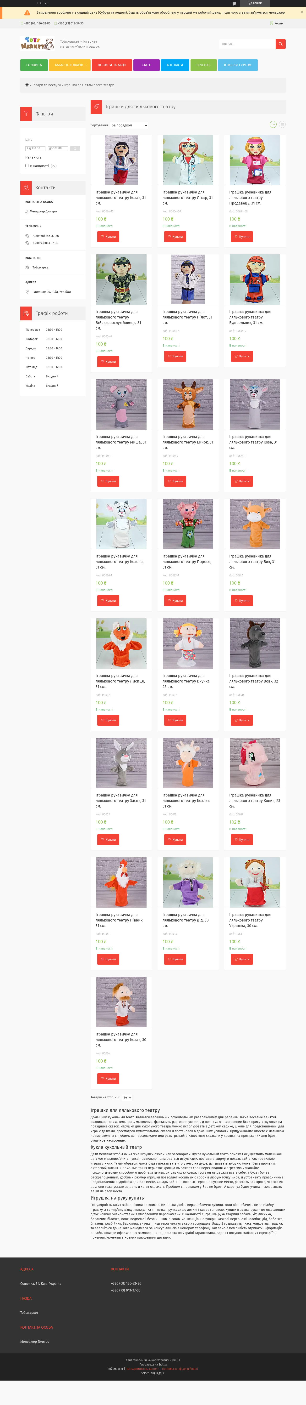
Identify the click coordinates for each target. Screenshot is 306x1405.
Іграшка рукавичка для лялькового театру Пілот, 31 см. (187, 317)
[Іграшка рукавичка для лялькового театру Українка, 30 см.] (255, 882)
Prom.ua (175, 1360)
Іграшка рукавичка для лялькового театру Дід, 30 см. (186, 920)
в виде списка (282, 125)
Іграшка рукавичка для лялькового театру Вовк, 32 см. (253, 681)
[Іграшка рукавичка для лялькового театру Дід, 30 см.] (188, 882)
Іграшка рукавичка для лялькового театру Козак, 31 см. (121, 197)
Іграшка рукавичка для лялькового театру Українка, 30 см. (250, 920)
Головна (34, 65)
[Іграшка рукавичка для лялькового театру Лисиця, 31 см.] (121, 643)
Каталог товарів (69, 65)
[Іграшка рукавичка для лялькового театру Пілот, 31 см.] (188, 279)
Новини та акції (112, 65)
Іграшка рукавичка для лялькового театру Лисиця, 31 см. (120, 681)
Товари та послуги (46, 85)
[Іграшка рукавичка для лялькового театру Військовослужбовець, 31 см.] (121, 279)
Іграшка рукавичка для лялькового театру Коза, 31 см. (253, 442)
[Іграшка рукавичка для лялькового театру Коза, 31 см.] (255, 404)
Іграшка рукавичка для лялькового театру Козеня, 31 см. (120, 561)
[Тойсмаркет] (37, 49)
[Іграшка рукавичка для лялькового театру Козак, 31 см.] (121, 160)
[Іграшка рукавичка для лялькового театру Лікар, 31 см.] (188, 160)
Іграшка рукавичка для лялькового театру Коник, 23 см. (254, 800)
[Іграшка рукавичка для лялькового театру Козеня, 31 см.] (121, 524)
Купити (111, 237)
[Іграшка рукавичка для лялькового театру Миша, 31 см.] (121, 404)
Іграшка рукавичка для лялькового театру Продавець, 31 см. (250, 197)
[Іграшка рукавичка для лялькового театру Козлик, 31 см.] (188, 763)
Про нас (204, 65)
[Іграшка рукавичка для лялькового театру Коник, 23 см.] (255, 763)
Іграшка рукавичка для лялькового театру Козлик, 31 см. (187, 800)
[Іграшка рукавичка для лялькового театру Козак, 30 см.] (121, 1002)
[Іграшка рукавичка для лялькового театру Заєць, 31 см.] (121, 763)
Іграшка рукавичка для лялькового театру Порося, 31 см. (187, 561)
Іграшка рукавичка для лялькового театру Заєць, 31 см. (121, 800)
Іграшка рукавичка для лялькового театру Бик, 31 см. (252, 561)
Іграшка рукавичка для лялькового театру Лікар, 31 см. (188, 197)
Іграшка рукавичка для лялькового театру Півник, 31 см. (119, 920)
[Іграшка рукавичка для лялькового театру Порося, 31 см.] (188, 524)
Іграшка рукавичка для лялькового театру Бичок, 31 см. (188, 442)
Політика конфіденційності (180, 1369)
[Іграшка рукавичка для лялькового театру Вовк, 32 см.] (255, 643)
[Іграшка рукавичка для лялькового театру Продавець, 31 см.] (255, 160)
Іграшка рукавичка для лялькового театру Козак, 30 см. (121, 1039)
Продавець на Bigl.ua (153, 1364)
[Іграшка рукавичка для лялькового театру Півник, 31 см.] (121, 882)
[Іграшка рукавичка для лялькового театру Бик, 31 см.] (255, 524)
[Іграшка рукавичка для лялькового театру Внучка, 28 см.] (188, 643)
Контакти (175, 65)
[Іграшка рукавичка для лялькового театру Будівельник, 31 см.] (255, 279)
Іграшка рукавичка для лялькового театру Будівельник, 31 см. (250, 317)
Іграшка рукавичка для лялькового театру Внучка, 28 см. (187, 681)
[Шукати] (281, 44)
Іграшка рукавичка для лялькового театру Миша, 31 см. (121, 442)
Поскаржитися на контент (142, 1369)
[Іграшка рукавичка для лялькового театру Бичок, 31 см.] (188, 404)
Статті (147, 65)
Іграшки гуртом (238, 65)
